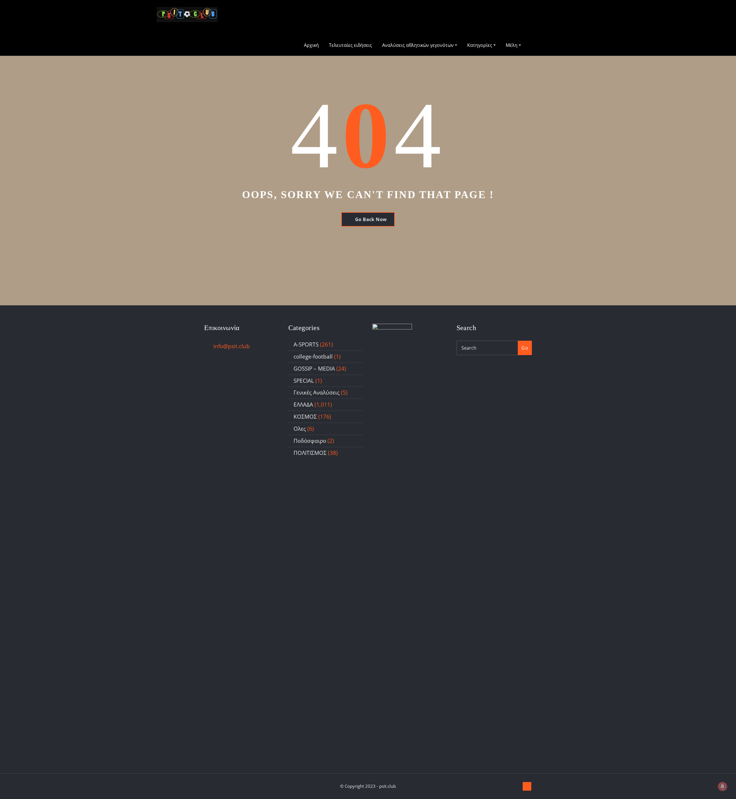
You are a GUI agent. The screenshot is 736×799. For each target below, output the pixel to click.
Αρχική (311, 45)
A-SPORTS (306, 344)
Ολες (300, 428)
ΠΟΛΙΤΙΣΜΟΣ (310, 453)
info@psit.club (231, 346)
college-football (313, 356)
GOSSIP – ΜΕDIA (314, 368)
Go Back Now (371, 219)
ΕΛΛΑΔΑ (303, 404)
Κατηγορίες (480, 45)
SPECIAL (304, 380)
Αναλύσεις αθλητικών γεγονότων (418, 45)
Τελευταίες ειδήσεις (350, 45)
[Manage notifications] (722, 786)
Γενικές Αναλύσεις (317, 392)
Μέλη (512, 45)
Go (525, 348)
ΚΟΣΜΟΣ (305, 416)
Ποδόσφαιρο (310, 440)
